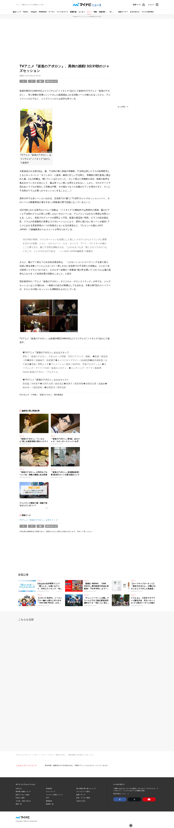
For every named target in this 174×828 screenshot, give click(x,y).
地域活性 (102, 12)
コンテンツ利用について (54, 795)
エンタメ (81, 12)
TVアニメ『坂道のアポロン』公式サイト (37, 520)
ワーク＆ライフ (62, 12)
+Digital (33, 12)
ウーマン (52, 12)
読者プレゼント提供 (22, 795)
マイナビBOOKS (148, 12)
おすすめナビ (135, 12)
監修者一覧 (49, 804)
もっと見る (121, 106)
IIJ (110, 12)
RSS (47, 798)
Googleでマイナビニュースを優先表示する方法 (87, 16)
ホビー (89, 12)
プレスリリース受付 (83, 791)
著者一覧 (19, 804)
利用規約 (49, 788)
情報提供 (49, 801)
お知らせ (19, 788)
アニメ (43, 755)
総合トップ (17, 12)
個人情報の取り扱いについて (86, 788)
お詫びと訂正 (80, 801)
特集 (95, 12)
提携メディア (80, 795)
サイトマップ (50, 791)
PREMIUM (42, 12)
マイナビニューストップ (23, 755)
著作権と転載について (23, 791)
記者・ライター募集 (83, 798)
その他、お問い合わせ (23, 801)
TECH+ (25, 12)
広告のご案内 (20, 798)
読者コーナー (123, 12)
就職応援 (73, 12)
